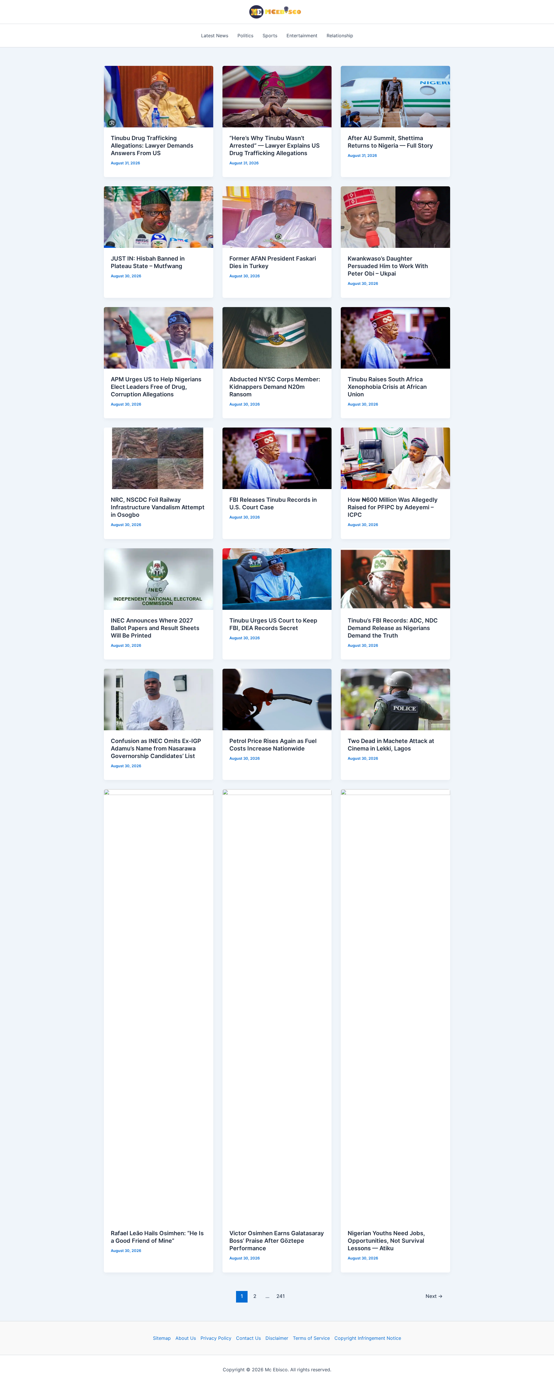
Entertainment (302, 35)
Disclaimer (276, 1338)
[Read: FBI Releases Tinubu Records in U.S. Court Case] (277, 458)
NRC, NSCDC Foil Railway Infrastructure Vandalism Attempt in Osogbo (158, 507)
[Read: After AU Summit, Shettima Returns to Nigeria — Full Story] (395, 96)
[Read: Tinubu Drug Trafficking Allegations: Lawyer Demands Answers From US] (158, 96)
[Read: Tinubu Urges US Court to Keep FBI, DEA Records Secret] (277, 578)
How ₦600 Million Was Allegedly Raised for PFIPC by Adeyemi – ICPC (393, 507)
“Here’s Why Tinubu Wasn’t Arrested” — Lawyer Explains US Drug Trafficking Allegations (274, 146)
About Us (185, 1338)
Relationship (340, 35)
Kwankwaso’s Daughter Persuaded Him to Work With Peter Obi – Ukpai (388, 266)
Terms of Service (311, 1338)
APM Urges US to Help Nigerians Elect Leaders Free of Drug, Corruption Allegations (156, 387)
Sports (270, 35)
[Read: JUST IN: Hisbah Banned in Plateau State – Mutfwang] (158, 217)
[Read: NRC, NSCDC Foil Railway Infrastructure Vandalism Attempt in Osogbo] (158, 458)
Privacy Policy (216, 1338)
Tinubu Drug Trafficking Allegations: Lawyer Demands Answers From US (152, 146)
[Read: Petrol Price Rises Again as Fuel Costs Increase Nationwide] (277, 699)
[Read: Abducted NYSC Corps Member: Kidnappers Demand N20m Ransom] (277, 337)
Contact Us (248, 1338)
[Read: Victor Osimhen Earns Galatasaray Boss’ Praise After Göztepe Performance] (277, 1005)
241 (280, 1296)
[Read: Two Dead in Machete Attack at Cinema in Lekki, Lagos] (395, 699)
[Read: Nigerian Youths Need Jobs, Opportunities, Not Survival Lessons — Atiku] (395, 1005)
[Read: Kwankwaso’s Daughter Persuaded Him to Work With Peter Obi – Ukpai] (395, 217)
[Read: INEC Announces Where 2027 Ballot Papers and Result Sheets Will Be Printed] (158, 578)
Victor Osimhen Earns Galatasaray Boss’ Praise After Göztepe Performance (276, 1241)
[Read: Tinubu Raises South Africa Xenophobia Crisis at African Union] (395, 337)
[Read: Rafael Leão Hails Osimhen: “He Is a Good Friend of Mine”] (158, 1005)
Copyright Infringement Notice (367, 1338)
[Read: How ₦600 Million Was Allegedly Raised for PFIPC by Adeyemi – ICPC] (395, 458)
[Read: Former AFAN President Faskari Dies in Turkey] (277, 217)
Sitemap (162, 1338)
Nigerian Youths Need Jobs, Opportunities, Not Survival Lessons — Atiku (386, 1241)
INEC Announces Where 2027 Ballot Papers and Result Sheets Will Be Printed (155, 628)
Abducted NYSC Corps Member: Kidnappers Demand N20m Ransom (274, 387)
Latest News (214, 35)
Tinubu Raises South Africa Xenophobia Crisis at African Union (387, 387)
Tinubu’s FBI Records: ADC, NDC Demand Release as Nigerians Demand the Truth (393, 628)
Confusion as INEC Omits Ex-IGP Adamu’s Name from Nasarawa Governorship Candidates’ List (156, 748)
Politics (245, 35)
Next (434, 1296)
